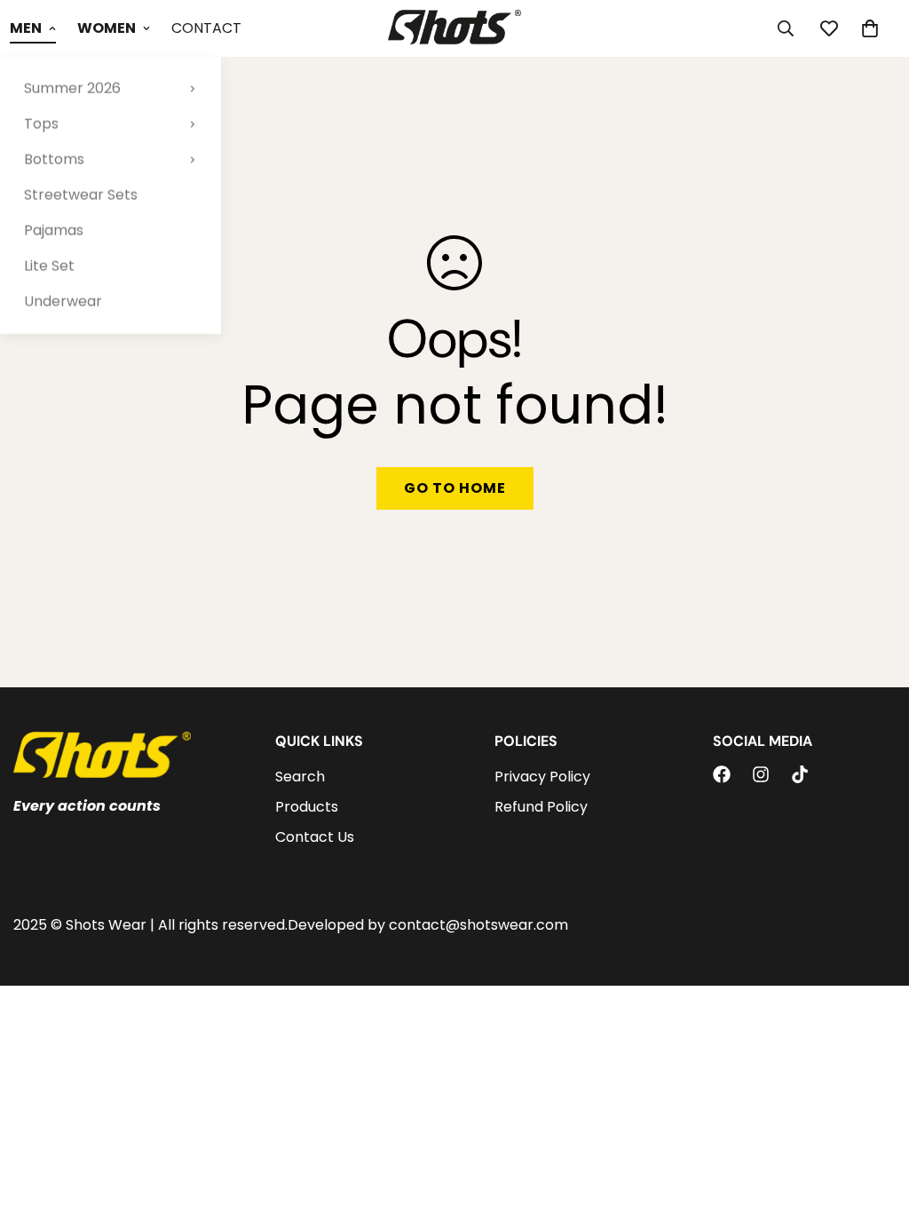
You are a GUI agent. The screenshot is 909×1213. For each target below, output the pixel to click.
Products (306, 807)
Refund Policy (541, 807)
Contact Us (314, 837)
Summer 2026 (72, 88)
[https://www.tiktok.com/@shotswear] (800, 774)
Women (106, 28)
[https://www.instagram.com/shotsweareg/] (761, 774)
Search (300, 776)
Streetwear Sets (81, 195)
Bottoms (54, 159)
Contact (206, 28)
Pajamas (53, 230)
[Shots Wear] (454, 28)
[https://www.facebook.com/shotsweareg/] (722, 774)
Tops (41, 124)
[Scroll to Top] (874, 1116)
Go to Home (455, 488)
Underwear (63, 301)
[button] (870, 28)
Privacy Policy (542, 776)
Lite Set (49, 266)
